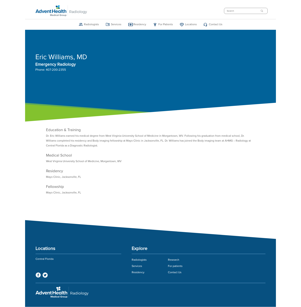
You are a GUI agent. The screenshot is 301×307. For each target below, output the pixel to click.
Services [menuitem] (116, 24)
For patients (175, 266)
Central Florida (44, 259)
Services (137, 266)
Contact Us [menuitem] (215, 24)
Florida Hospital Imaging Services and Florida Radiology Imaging (150, 292)
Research (173, 259)
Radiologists (139, 259)
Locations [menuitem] (191, 24)
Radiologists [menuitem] (91, 24)
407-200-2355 (56, 69)
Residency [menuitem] (139, 24)
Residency (138, 272)
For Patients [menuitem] (165, 24)
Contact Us (174, 272)
